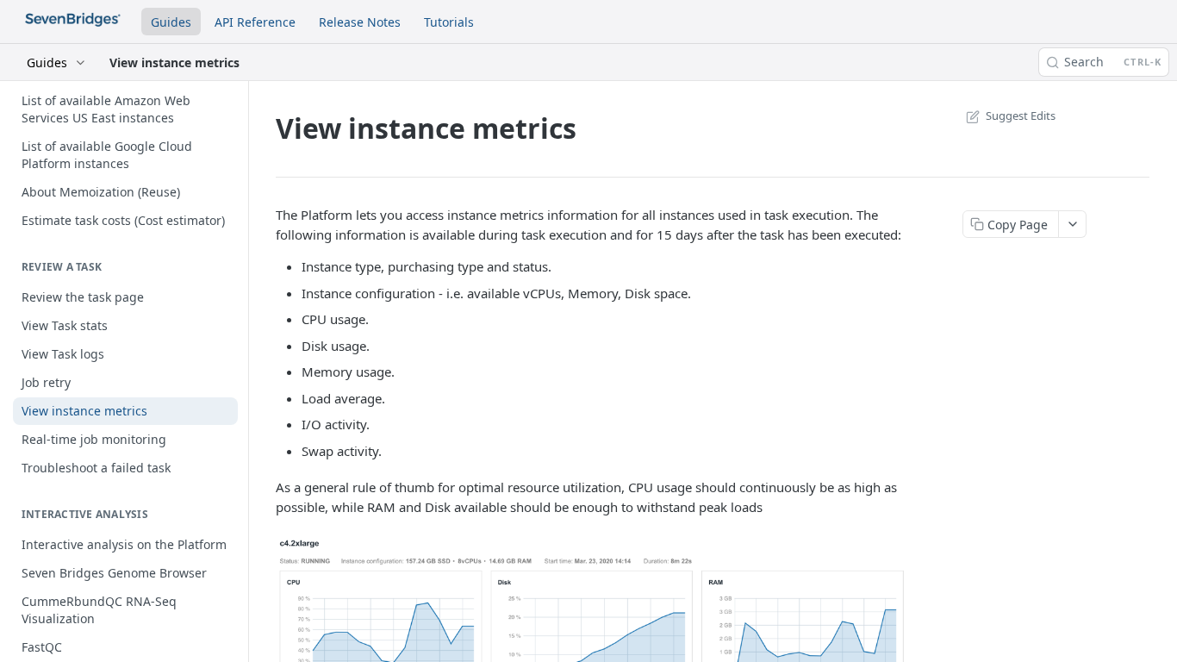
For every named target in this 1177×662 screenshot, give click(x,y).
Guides (171, 22)
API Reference (255, 22)
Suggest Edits (1021, 115)
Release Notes (360, 22)
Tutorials (449, 22)
